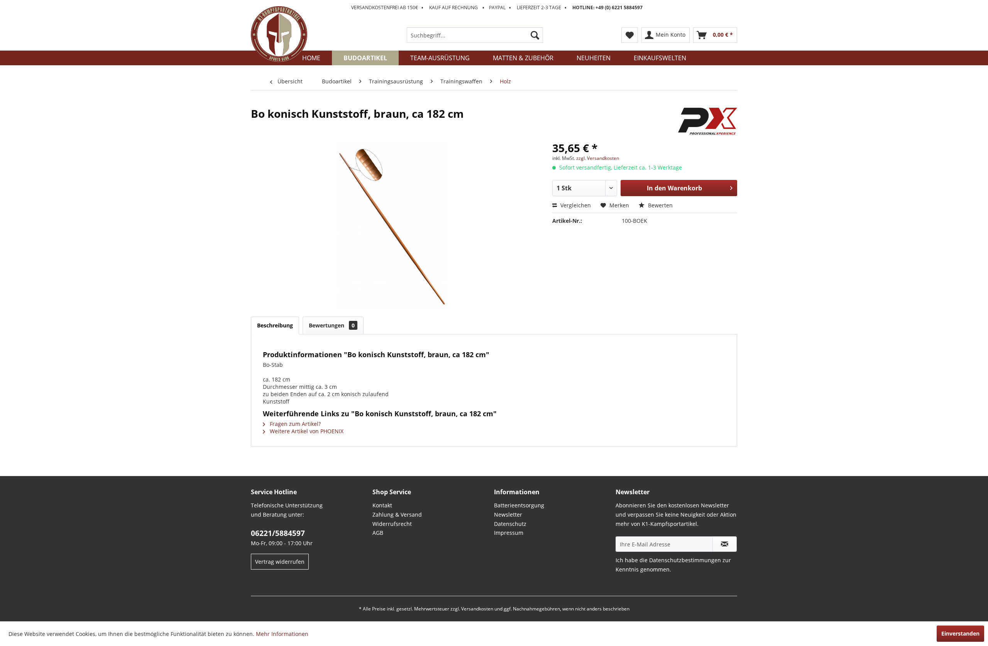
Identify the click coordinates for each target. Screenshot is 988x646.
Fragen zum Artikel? (294, 423)
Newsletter (508, 514)
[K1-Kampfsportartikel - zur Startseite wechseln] (279, 34)
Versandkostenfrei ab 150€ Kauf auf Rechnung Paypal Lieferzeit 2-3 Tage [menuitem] (497, 7)
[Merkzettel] (629, 35)
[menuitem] (475, 35)
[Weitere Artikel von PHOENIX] (707, 121)
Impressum (508, 532)
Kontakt (382, 505)
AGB (377, 532)
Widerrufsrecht (392, 523)
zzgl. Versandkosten (597, 158)
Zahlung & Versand (397, 514)
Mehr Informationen (282, 634)
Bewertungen (332, 325)
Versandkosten (477, 608)
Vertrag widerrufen (280, 561)
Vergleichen (575, 205)
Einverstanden (960, 633)
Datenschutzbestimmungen (685, 560)
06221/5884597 (278, 533)
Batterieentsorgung (519, 505)
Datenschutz (510, 523)
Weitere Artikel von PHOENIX (305, 431)
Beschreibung (275, 325)
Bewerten (659, 205)
